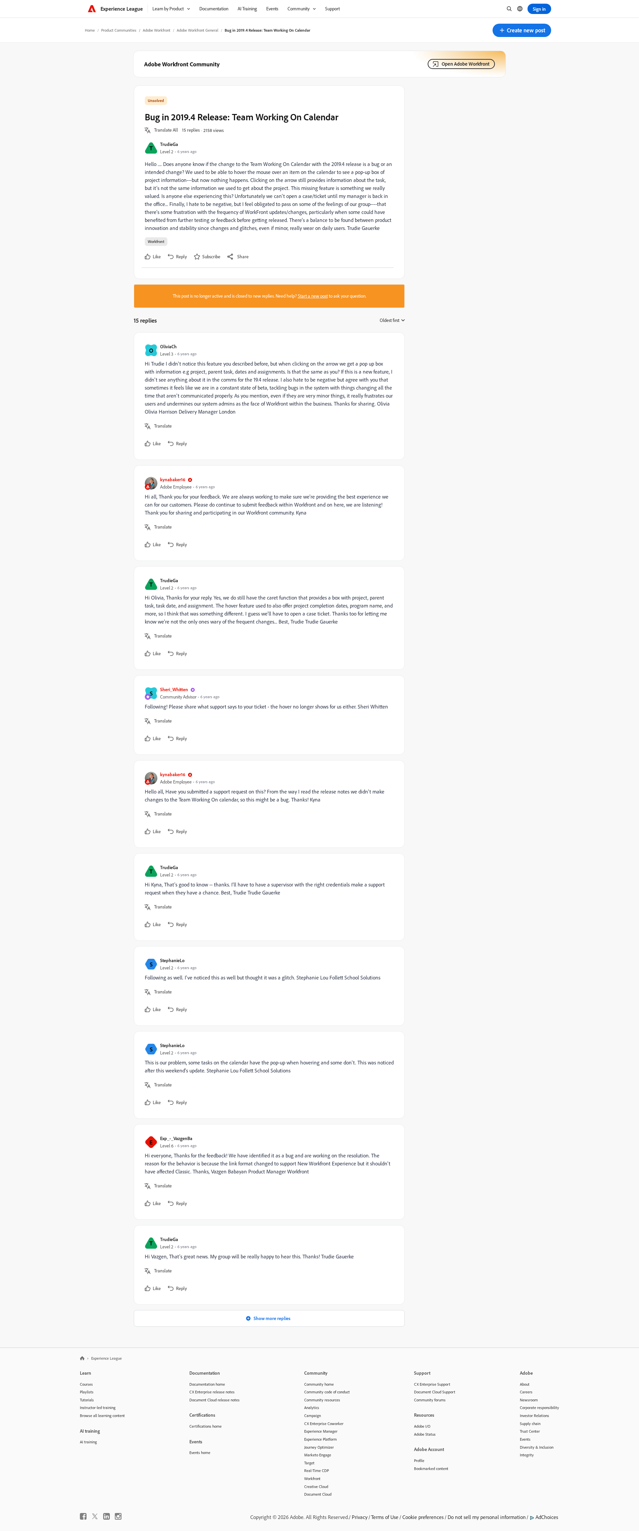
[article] (267, 396)
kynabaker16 (172, 479)
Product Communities (118, 30)
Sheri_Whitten (174, 689)
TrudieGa (169, 144)
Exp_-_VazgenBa (176, 1138)
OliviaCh (168, 346)
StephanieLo (172, 960)
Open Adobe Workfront (466, 64)
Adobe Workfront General (197, 30)
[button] (522, 30)
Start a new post (313, 296)
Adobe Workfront (156, 30)
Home (90, 30)
